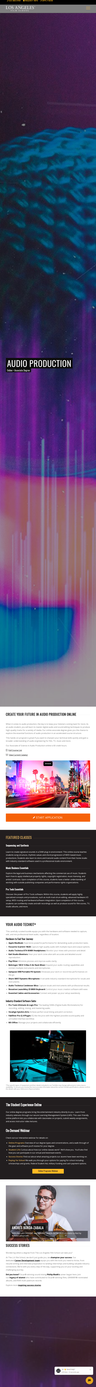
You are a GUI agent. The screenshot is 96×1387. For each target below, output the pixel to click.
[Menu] (87, 7)
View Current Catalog (18, 755)
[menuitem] (14, 0)
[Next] (84, 1213)
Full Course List (15, 750)
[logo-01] (20, 7)
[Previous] (11, 1213)
